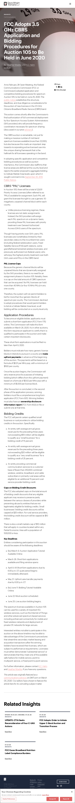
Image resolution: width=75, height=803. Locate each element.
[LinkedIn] (57, 786)
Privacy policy (40, 781)
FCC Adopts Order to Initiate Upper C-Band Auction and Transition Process (53, 723)
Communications (10, 17)
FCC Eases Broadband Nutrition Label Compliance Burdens (20, 751)
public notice (10, 100)
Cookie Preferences (9, 799)
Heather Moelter (14, 65)
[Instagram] (61, 786)
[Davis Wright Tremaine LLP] (12, 4)
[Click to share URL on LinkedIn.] (61, 87)
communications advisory (15, 678)
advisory (28, 130)
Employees (41, 784)
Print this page (61, 90)
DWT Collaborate (41, 787)
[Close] (72, 792)
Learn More (45, 795)
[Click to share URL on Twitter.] (56, 87)
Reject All (66, 799)
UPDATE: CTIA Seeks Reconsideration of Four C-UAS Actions (20, 723)
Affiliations (33, 782)
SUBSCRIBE (63, 781)
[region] (37, 796)
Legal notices (32, 785)
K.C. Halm (30, 65)
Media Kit (33, 780)
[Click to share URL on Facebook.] (59, 87)
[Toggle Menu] (70, 4)
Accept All (52, 799)
